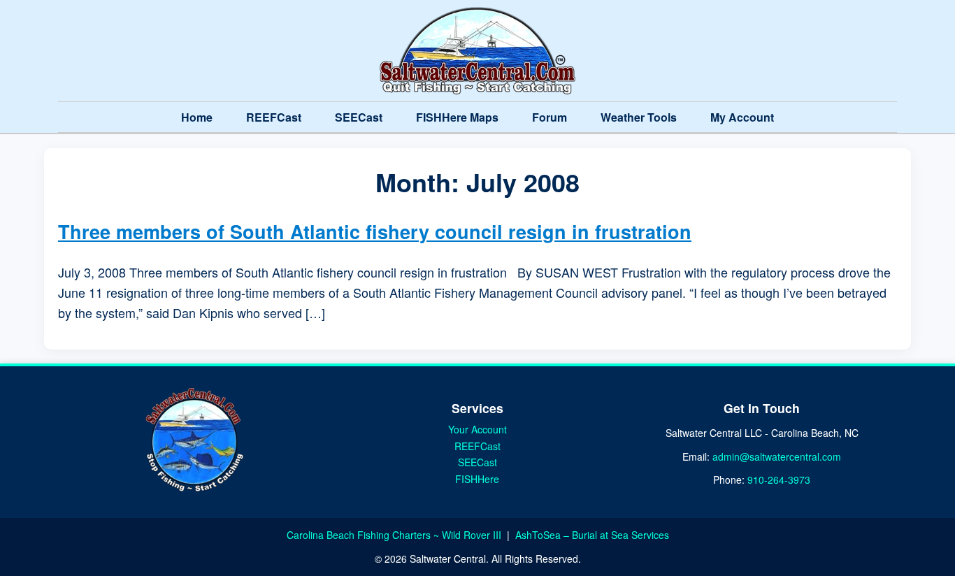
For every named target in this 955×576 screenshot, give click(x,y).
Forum (549, 117)
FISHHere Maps (457, 117)
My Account (742, 117)
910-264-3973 (778, 480)
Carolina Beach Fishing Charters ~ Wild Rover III (395, 535)
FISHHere (477, 479)
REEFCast (273, 117)
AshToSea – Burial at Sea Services (592, 535)
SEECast (358, 117)
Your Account (477, 429)
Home (197, 117)
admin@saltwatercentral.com (776, 456)
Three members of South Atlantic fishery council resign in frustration (374, 231)
